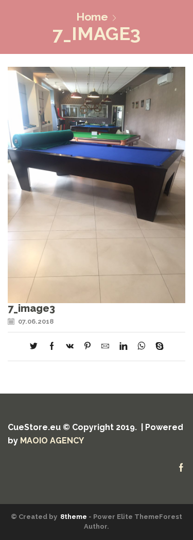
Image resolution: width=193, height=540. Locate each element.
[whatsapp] (141, 346)
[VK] (70, 346)
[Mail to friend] (105, 346)
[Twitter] (36, 346)
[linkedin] (123, 346)
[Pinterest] (87, 346)
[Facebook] (52, 346)
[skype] (157, 346)
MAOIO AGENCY (52, 440)
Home (92, 16)
